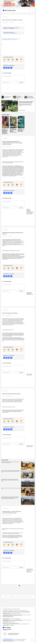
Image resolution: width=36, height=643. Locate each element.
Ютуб (3, 39)
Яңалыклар (5, 138)
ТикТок (19, 38)
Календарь (5, 16)
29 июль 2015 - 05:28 (5, 315)
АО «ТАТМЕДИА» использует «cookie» (9, 639)
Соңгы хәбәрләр (12, 596)
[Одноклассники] (7, 68)
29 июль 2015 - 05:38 (5, 146)
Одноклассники (7, 39)
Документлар (22, 596)
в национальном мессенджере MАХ (10, 33)
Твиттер (11, 39)
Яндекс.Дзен (15, 39)
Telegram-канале (7, 28)
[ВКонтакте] (4, 68)
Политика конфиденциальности (8, 641)
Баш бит (5, 596)
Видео (17, 596)
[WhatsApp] (11, 68)
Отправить (21, 82)
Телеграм (12, 38)
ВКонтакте (16, 38)
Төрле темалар (29, 596)
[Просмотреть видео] (5, 122)
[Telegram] (9, 68)
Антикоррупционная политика (8, 638)
